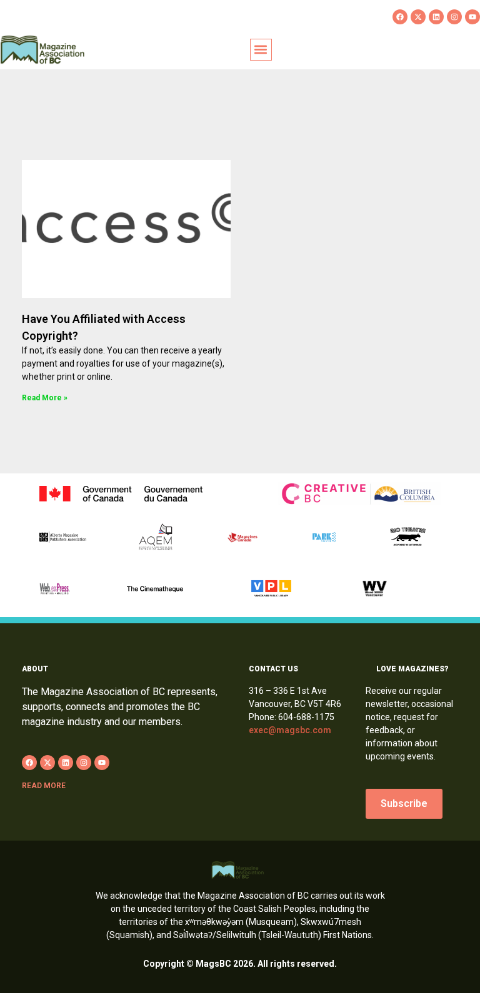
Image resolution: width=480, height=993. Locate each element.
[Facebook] (400, 16)
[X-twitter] (418, 16)
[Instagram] (454, 16)
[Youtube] (472, 16)
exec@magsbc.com (290, 730)
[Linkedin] (436, 16)
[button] (261, 50)
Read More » (45, 397)
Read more (44, 785)
